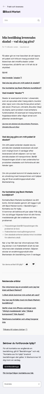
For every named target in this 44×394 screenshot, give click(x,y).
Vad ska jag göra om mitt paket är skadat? (21, 83)
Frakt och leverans (15, 7)
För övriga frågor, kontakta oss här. (18, 373)
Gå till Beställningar (11, 366)
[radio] (26, 264)
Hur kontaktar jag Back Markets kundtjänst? (21, 88)
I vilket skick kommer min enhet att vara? (20, 295)
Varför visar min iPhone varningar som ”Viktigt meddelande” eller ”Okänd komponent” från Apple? (19, 311)
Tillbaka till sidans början (14, 329)
